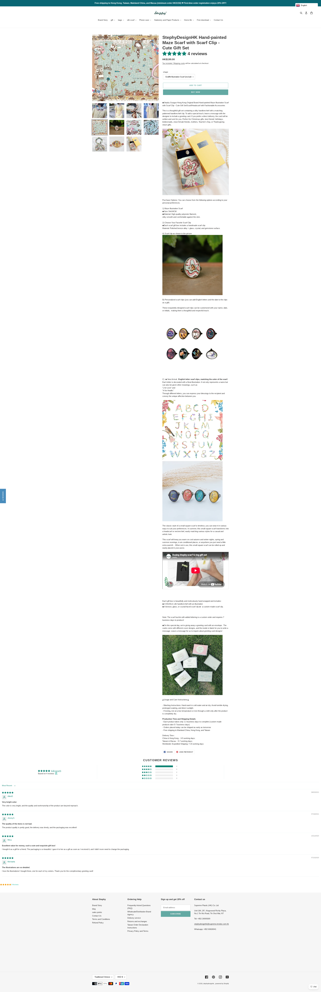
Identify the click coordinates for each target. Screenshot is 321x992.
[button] (175, 53)
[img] (7, 793)
